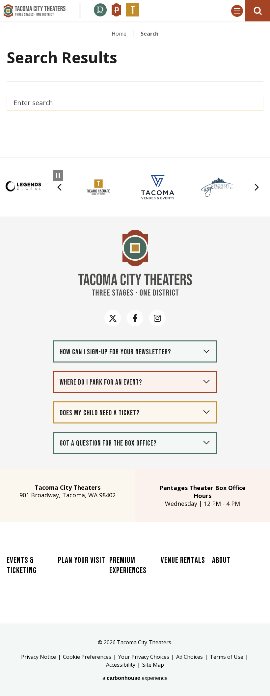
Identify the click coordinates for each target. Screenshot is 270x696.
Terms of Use (226, 656)
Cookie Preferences (87, 656)
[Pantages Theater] (116, 10)
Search (255, 103)
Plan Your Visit (81, 560)
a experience (135, 678)
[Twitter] (112, 318)
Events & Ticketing (22, 565)
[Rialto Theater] (100, 10)
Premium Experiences (128, 565)
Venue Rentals (183, 560)
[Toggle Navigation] (237, 10)
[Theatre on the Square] (132, 10)
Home (119, 33)
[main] (135, 88)
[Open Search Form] (257, 10)
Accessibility (120, 664)
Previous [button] (59, 187)
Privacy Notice (38, 656)
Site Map (153, 664)
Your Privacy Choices (143, 656)
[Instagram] (157, 318)
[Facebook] (135, 318)
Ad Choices (189, 656)
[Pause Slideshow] (58, 175)
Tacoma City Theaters (34, 10)
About (221, 560)
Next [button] (257, 187)
